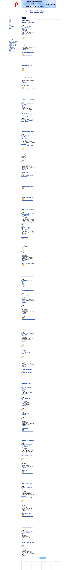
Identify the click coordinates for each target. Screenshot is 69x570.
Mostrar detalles (23, 34)
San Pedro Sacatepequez (25, 420)
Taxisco (22, 123)
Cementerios (11, 40)
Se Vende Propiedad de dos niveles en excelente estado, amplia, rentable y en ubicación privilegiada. (27, 115)
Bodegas (10, 21)
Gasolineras (10, 37)
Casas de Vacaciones (12, 51)
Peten (10, 50)
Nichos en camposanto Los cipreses (26, 224)
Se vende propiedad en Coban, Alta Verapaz (27, 186)
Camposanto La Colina (12, 42)
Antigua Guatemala (12, 48)
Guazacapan (23, 462)
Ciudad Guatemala (11, 47)
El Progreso (23, 375)
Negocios (10, 36)
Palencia (22, 216)
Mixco (22, 42)
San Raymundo (23, 152)
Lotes (10, 25)
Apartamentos (11, 18)
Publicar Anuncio (12, 56)
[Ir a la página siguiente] (43, 558)
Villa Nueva (23, 308)
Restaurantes (11, 38)
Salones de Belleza (11, 39)
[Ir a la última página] (45, 558)
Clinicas (10, 22)
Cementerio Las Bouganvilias (13, 41)
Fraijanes (22, 106)
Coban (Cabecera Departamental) (26, 191)
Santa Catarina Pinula (24, 163)
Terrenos (10, 24)
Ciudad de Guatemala (24, 138)
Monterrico (10, 49)
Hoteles (10, 46)
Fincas (10, 23)
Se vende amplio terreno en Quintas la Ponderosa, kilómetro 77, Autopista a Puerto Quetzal (27, 67)
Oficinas (10, 20)
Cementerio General (12, 43)
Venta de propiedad (24, 406)
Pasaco (22, 178)
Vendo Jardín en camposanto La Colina (27, 197)
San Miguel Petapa (24, 349)
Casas (10, 17)
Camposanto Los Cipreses (13, 44)
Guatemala (22, 58)
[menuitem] (26, 10)
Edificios (10, 16)
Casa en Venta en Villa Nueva (25, 395)
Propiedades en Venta (12, 15)
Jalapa (22, 490)
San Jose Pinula (23, 297)
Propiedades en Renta (12, 26)
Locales (10, 19)
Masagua (22, 74)
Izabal (22, 336)
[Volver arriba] (67, 568)
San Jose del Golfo (24, 29)
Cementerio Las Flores (12, 45)
